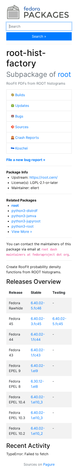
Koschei (21, 148)
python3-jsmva (23, 216)
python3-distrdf (24, 210)
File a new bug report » (25, 160)
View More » (21, 231)
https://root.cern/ (43, 177)
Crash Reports (27, 137)
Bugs (19, 116)
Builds (20, 95)
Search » (39, 36)
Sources (21, 127)
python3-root (22, 226)
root (64, 74)
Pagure (49, 464)
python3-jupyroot (26, 221)
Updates (22, 105)
